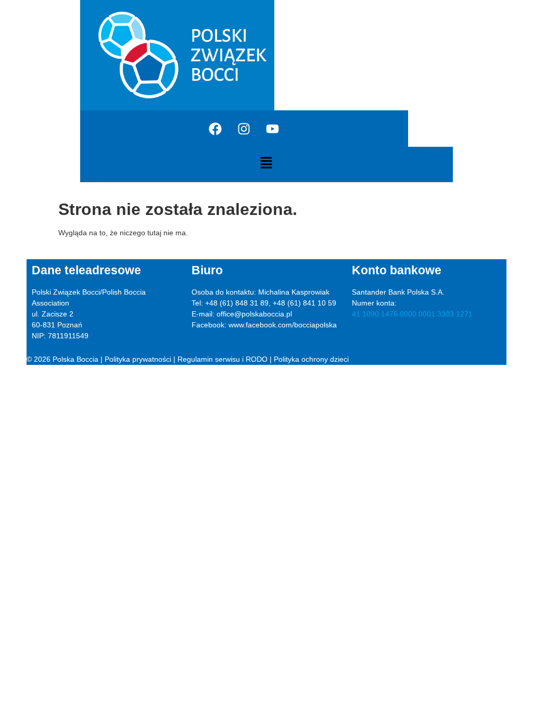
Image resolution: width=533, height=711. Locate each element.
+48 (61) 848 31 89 (237, 303)
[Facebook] (215, 129)
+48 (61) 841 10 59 (304, 303)
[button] (266, 163)
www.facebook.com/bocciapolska (283, 325)
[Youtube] (273, 129)
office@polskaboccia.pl (254, 314)
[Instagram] (244, 129)
